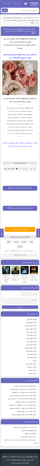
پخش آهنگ (16, 3)
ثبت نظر (20, 307)
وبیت (13, 463)
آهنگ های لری (32, 354)
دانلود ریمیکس (31, 367)
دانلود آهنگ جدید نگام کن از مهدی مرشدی (23, 396)
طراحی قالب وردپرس (22, 463)
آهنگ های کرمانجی (30, 348)
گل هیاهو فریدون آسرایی (28, 430)
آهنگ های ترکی (31, 335)
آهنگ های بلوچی (31, 329)
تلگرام (9, 242)
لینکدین (24, 242)
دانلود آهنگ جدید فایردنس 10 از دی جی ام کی (22, 399)
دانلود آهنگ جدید (28, 18)
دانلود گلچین (32, 370)
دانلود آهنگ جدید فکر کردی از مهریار (25, 386)
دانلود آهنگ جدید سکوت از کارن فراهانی (24, 392)
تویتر (31, 242)
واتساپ (16, 242)
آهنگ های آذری (31, 319)
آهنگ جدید (6, 3)
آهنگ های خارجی (31, 338)
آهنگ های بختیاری (30, 326)
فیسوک (20, 247)
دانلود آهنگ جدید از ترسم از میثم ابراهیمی (23, 389)
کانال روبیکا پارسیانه (20, 229)
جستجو (5, 10)
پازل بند (16, 255)
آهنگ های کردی (31, 345)
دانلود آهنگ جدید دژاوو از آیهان (26, 411)
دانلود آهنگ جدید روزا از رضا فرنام (26, 402)
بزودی (34, 361)
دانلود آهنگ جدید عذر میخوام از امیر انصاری (22, 405)
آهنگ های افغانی (31, 323)
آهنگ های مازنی (31, 357)
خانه (36, 18)
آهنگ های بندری (31, 332)
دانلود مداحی (32, 373)
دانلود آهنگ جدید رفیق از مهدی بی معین (23, 415)
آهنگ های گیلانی (31, 351)
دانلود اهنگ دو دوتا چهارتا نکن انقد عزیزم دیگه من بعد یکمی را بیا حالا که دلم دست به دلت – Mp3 (19, 31)
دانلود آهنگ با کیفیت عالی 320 (19, 188)
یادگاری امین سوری (30, 434)
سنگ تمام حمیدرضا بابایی (28, 437)
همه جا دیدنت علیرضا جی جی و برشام (25, 427)
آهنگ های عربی (31, 342)
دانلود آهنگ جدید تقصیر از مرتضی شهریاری (23, 408)
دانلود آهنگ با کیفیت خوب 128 (19, 208)
